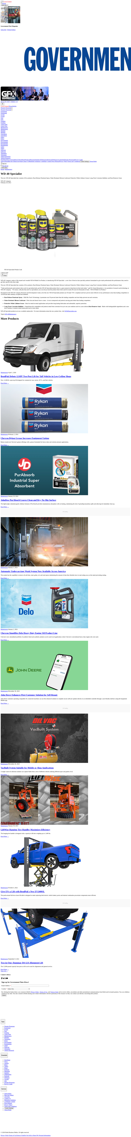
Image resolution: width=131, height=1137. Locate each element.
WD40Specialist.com (70, 311)
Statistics (37, 160)
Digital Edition (11, 30)
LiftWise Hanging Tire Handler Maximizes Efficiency (25, 829)
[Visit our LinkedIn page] (3, 978)
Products (27, 160)
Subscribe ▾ (4, 5)
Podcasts (49, 160)
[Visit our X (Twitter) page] (5, 978)
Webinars (54, 160)
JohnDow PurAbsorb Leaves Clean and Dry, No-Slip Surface (28, 500)
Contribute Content (45, 161)
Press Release (55, 161)
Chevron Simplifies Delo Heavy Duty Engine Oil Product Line (29, 633)
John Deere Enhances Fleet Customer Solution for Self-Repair (29, 695)
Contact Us (25, 161)
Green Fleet (4, 124)
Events (3, 115)
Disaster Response (6, 108)
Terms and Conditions (74, 161)
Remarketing (4, 143)
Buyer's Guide (79, 160)
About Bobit (93, 161)
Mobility (3, 131)
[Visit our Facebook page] (1, 978)
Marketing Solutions (34, 161)
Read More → (5, 383)
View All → (4, 971)
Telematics (4, 153)
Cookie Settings (85, 161)
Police (2, 137)
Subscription (4, 161)
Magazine (32, 160)
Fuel (2, 118)
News (13, 1)
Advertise (19, 161)
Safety (2, 147)
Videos (20, 160)
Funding (3, 121)
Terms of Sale (20, 1135)
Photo (23, 160)
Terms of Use (12, 1135)
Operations (4, 134)
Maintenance (4, 127)
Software (3, 150)
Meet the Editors (12, 161)
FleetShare (4, 160)
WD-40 (7, 314)
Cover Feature (8, 1)
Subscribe (3, 30)
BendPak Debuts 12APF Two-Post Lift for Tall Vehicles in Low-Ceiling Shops (36, 376)
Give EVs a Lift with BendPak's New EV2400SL (23, 891)
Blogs (16, 160)
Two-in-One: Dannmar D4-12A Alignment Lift (22, 963)
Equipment (4, 111)
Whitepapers (43, 160)
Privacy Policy (63, 161)
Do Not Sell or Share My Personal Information (37, 1135)
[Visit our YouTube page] (7, 978)
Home (2, 169)
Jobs (63, 160)
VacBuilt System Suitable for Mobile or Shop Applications (27, 768)
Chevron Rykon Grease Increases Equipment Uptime (25, 438)
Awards (59, 160)
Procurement (4, 140)
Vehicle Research (5, 156)
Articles (17, 1)
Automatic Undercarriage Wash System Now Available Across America (33, 571)
